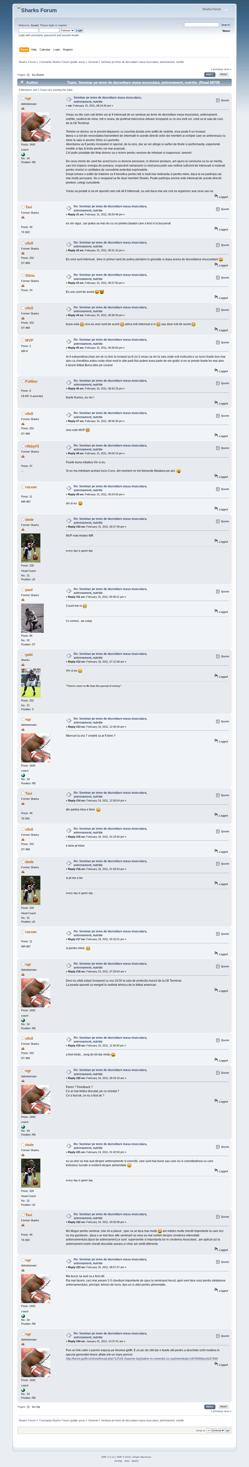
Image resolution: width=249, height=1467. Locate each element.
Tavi (28, 207)
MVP (29, 340)
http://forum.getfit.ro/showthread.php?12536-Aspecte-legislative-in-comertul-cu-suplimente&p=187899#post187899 (142, 1358)
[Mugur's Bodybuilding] (23, 155)
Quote (225, 100)
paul (29, 590)
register (62, 25)
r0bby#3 (32, 446)
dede (29, 519)
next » (227, 69)
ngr (28, 98)
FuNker (31, 381)
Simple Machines (141, 1457)
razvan (31, 487)
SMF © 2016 (124, 1457)
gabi (29, 654)
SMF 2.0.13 (108, 1457)
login (51, 25)
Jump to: (201, 1430)
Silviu (30, 275)
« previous (217, 69)
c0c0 (29, 243)
